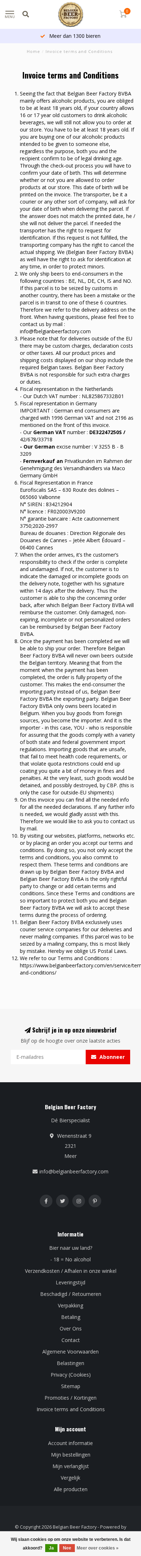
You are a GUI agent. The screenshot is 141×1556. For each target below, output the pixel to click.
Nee (67, 1548)
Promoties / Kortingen (70, 1397)
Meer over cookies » (98, 1548)
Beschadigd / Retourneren (70, 1293)
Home (33, 51)
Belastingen (70, 1363)
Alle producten (70, 1489)
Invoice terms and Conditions (71, 1409)
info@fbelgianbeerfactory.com (55, 331)
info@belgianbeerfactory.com (73, 1171)
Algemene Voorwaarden (70, 1351)
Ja (51, 1548)
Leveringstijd (70, 1282)
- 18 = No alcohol (70, 1259)
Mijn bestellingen (70, 1454)
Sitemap (70, 1386)
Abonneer (111, 1056)
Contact (70, 1340)
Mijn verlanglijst (70, 1466)
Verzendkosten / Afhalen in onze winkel (70, 1270)
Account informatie (70, 1443)
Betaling (70, 1317)
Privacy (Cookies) (71, 1374)
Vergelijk (70, 1477)
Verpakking (70, 1305)
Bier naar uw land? (70, 1247)
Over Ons (71, 1328)
